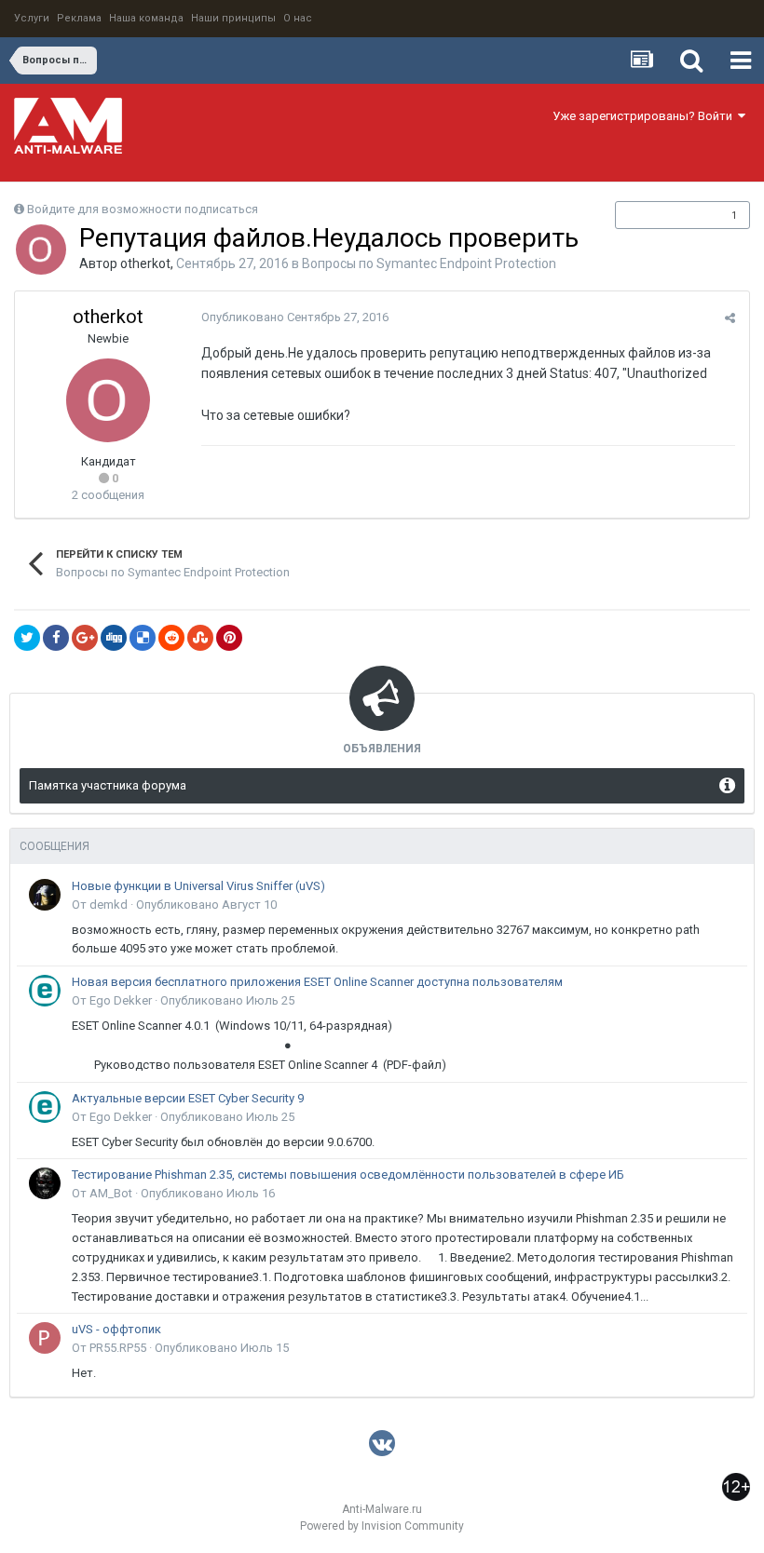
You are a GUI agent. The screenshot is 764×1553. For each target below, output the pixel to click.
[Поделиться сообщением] (730, 318)
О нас (297, 18)
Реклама (79, 18)
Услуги (31, 18)
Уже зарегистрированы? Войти (645, 116)
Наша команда (146, 18)
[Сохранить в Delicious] (143, 638)
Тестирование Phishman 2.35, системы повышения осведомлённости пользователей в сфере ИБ (348, 1175)
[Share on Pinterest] (229, 638)
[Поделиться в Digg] (114, 638)
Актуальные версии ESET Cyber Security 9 (188, 1098)
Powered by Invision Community (382, 1526)
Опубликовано (295, 317)
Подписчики (663, 215)
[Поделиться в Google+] (85, 638)
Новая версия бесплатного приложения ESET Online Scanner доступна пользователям (317, 982)
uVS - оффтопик (116, 1329)
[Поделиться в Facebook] (56, 638)
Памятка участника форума (107, 785)
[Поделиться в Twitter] (27, 638)
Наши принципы (233, 18)
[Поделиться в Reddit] (171, 638)
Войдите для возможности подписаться (142, 209)
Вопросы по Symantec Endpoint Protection (429, 263)
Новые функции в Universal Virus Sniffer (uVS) (198, 886)
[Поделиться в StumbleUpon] (200, 638)
